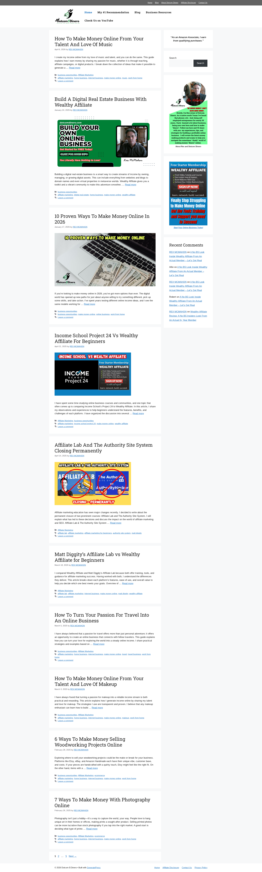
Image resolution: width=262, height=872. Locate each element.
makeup (125, 718)
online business (103, 314)
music (124, 78)
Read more (74, 68)
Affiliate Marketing (85, 75)
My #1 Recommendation (113, 12)
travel (124, 654)
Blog (157, 3)
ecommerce (100, 775)
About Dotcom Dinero (169, 3)
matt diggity (137, 533)
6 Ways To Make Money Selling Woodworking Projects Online (90, 742)
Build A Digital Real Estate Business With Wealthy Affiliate (101, 102)
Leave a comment (65, 81)
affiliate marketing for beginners (98, 533)
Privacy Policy (201, 867)
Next (73, 856)
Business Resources (158, 12)
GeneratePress (94, 867)
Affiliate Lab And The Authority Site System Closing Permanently (104, 448)
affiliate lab (62, 533)
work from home (135, 78)
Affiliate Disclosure (188, 3)
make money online (112, 78)
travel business (134, 654)
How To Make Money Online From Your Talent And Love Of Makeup (99, 681)
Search (172, 58)
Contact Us (203, 3)
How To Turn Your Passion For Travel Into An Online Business (102, 618)
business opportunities (67, 75)
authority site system (122, 533)
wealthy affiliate (128, 195)
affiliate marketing (65, 78)
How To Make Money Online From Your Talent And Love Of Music (99, 41)
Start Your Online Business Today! (188, 228)
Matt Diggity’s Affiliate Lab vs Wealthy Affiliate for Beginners (97, 557)
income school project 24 (85, 423)
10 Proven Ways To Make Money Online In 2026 (102, 219)
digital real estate (81, 195)
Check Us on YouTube (98, 20)
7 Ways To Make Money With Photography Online (102, 802)
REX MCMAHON (178, 252)
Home (150, 3)
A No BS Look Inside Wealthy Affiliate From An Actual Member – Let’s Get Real (186, 256)
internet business (95, 78)
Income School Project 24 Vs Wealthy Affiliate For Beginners (96, 338)
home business (80, 78)
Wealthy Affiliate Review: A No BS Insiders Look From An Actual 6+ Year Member (188, 315)
